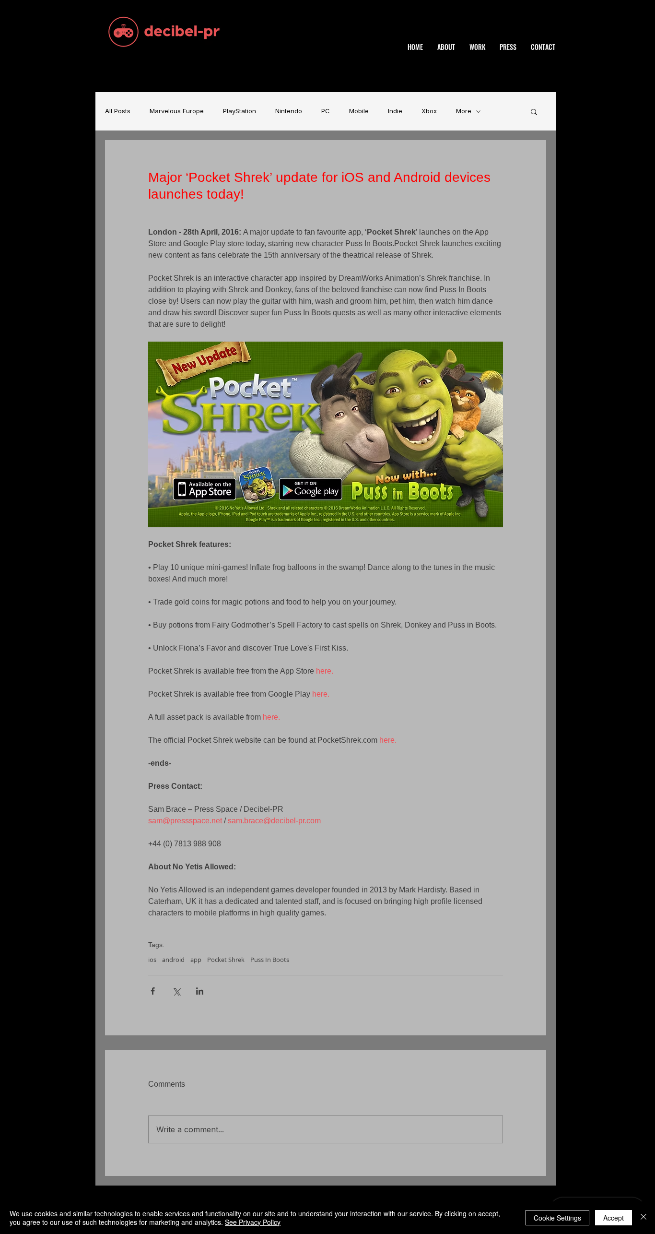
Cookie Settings (557, 1217)
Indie (395, 111)
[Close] (643, 1217)
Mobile (359, 111)
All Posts (117, 111)
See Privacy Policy (253, 1222)
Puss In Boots (269, 959)
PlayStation (239, 111)
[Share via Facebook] (152, 991)
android (173, 959)
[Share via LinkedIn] (199, 991)
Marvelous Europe (177, 111)
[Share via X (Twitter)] (176, 991)
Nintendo (288, 111)
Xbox (429, 111)
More (463, 111)
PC (325, 111)
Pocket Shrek (226, 959)
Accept (613, 1217)
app (195, 959)
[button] (533, 111)
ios (152, 959)
